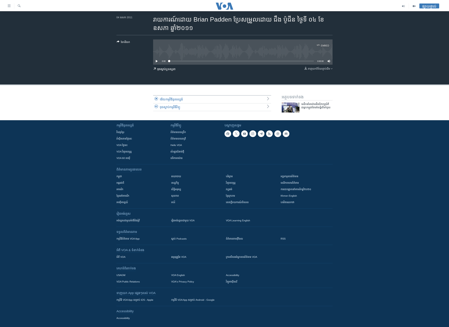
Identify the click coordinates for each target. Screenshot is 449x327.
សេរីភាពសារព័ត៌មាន (290, 182)
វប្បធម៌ (229, 189)
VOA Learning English (238, 220)
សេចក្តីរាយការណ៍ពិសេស (237, 202)
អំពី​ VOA (120, 257)
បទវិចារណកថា (287, 202)
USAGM (120, 275)
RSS (283, 238)
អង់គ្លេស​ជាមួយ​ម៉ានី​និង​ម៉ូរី (128, 220)
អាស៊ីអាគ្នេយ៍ (122, 202)
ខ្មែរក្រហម (230, 195)
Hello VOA (176, 145)
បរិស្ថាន (229, 176)
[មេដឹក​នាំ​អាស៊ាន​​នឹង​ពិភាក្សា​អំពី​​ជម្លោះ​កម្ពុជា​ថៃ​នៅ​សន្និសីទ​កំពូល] (291, 108)
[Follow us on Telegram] (261, 133)
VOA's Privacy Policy (182, 281)
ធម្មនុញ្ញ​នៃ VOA (178, 257)
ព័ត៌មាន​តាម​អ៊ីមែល (234, 238)
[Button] (123, 42)
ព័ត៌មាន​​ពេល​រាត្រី (178, 138)
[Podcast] (277, 133)
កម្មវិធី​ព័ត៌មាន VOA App (128, 238)
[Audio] (403, 6)
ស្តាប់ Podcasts (179, 238)
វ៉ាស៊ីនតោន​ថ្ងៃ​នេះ (124, 138)
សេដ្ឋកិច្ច (175, 182)
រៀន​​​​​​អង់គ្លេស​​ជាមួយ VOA (183, 220)
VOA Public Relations (128, 281)
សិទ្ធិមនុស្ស (176, 189)
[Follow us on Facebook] (227, 133)
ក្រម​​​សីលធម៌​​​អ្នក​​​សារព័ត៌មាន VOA (241, 257)
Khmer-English (289, 195)
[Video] (414, 6)
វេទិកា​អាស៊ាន (176, 158)
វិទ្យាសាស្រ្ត (231, 182)
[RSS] (269, 133)
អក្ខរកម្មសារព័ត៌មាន (289, 176)
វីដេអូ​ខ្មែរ (120, 132)
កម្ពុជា (119, 176)
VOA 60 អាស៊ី (123, 158)
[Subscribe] (286, 133)
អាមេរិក (119, 189)
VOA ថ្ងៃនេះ (122, 145)
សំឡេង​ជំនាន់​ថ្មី (177, 151)
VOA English (178, 275)
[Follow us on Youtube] (244, 133)
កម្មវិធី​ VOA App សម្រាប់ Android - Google (193, 299)
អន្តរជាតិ (120, 182)
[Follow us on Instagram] (252, 133)
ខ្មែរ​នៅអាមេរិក (122, 195)
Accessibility (232, 275)
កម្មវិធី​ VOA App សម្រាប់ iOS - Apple (134, 299)
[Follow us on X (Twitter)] (236, 133)
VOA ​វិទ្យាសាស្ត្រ (124, 151)
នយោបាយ (176, 176)
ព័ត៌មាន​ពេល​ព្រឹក (178, 132)
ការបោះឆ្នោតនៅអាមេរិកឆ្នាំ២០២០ (296, 189)
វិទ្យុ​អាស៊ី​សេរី (231, 281)
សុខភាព (175, 195)
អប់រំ (173, 202)
